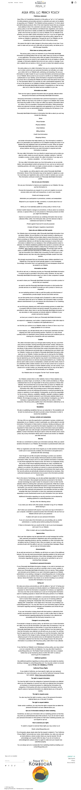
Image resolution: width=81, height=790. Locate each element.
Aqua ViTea (11, 787)
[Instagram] (11, 765)
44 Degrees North (29, 789)
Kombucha (16, 2)
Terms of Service (71, 763)
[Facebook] (8, 765)
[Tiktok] (14, 765)
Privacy (73, 761)
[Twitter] (5, 765)
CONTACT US (71, 756)
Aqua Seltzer (10, 2)
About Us (21, 2)
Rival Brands (12, 789)
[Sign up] (24, 761)
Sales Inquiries (71, 759)
